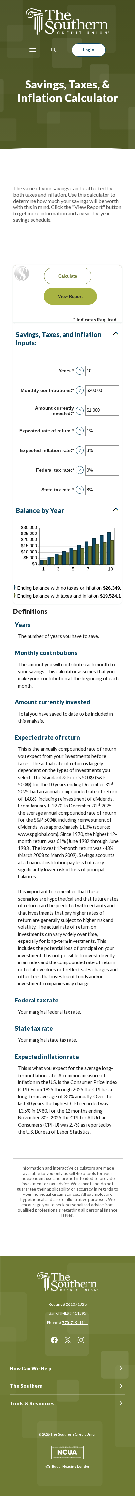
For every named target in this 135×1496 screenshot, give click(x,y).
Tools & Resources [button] (32, 1403)
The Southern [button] (26, 1386)
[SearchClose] (53, 50)
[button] (67, 338)
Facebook (54, 1340)
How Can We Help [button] (30, 1368)
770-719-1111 (75, 1322)
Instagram (81, 1340)
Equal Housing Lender (71, 1466)
